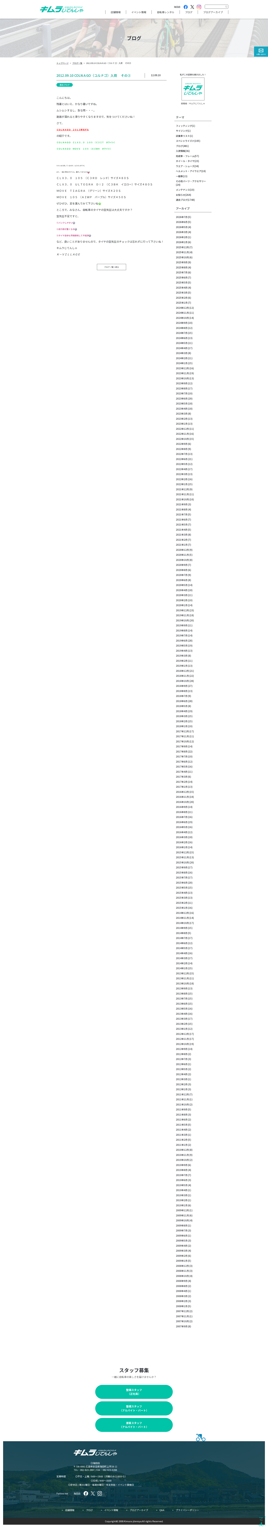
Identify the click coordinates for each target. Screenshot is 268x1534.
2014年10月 (182, 923)
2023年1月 (182, 423)
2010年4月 (182, 1190)
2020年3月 (182, 595)
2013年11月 (182, 978)
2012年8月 (182, 1054)
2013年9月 (182, 988)
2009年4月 (182, 1245)
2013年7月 (182, 998)
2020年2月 (182, 600)
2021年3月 (182, 534)
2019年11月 (182, 615)
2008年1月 (182, 1306)
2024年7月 (182, 333)
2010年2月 (182, 1200)
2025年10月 (182, 257)
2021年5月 (182, 524)
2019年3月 (182, 655)
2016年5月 (182, 827)
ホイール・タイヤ (185, 161)
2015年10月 (182, 862)
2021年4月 (182, 529)
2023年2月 (182, 418)
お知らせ (180, 194)
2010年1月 (182, 1205)
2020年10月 (182, 559)
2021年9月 (182, 504)
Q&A (161, 1510)
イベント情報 (138, 12)
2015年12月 (182, 852)
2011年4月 (182, 1129)
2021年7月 (182, 514)
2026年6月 (182, 222)
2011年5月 (182, 1124)
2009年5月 (182, 1240)
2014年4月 (182, 953)
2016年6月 (182, 822)
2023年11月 (182, 373)
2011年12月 (182, 1094)
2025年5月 (182, 282)
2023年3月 (182, 413)
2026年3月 (182, 232)
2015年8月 (182, 872)
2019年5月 (182, 645)
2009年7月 (182, 1230)
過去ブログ (65, 84)
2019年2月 (182, 660)
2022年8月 (182, 449)
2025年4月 (182, 287)
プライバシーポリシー (187, 1510)
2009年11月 (182, 1215)
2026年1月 (182, 242)
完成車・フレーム (185, 156)
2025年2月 (182, 297)
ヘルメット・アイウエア (188, 171)
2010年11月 (182, 1155)
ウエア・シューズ (185, 166)
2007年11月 (182, 1316)
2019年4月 (182, 650)
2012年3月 (182, 1079)
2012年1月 (182, 1089)
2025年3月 (182, 292)
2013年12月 (182, 973)
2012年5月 (182, 1069)
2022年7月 (182, 454)
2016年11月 (182, 796)
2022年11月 (182, 433)
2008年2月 (182, 1301)
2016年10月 (182, 802)
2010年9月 (182, 1165)
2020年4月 (182, 590)
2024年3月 (182, 353)
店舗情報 (116, 12)
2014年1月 (182, 968)
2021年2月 (182, 539)
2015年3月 (182, 897)
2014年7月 (182, 938)
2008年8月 (182, 1286)
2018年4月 (182, 711)
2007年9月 (182, 1326)
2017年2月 (182, 781)
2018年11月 (182, 675)
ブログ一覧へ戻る (111, 267)
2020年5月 (182, 585)
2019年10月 (182, 620)
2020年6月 (182, 580)
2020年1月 (182, 605)
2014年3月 (182, 958)
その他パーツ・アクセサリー (191, 181)
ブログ (188, 12)
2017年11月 (182, 736)
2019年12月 (182, 610)
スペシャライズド (185, 140)
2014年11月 (182, 917)
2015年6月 (182, 882)
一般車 (179, 176)
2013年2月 (182, 1023)
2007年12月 (182, 1311)
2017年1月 (182, 786)
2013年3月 (182, 1018)
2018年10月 (182, 681)
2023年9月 (182, 383)
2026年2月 (182, 237)
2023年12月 (182, 368)
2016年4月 (182, 832)
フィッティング (184, 125)
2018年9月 (182, 685)
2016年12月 (182, 791)
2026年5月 (182, 227)
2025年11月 (182, 252)
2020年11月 (182, 554)
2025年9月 (182, 262)
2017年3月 (182, 776)
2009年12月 (182, 1210)
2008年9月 (182, 1280)
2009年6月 (182, 1235)
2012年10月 (182, 1044)
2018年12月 (182, 670)
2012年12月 (182, 1033)
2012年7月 (182, 1059)
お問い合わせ (261, 54)
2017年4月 (182, 771)
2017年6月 (182, 761)
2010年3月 (182, 1195)
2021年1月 (182, 544)
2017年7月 (182, 756)
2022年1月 (182, 484)
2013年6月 (182, 1003)
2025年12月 (182, 247)
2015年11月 (182, 857)
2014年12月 (182, 912)
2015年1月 (182, 907)
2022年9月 (182, 443)
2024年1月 (182, 363)
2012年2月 (182, 1084)
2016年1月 (182, 847)
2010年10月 (182, 1159)
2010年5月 (182, 1185)
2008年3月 (182, 1296)
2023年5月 (182, 403)
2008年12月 (182, 1265)
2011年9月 (182, 1109)
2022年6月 (182, 459)
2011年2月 (182, 1139)
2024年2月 (182, 358)
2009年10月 (182, 1220)
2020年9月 (182, 564)
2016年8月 (182, 812)
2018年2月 (182, 721)
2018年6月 (182, 701)
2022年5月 (182, 464)
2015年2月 (182, 902)
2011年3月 (182, 1134)
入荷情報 (180, 151)
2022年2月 (182, 479)
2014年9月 (182, 928)
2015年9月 (182, 867)
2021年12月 (182, 489)
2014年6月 (182, 943)
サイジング (182, 130)
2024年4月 (182, 348)
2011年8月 (182, 1114)
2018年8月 (182, 691)
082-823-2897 (87, 1469)
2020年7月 (182, 575)
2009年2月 (182, 1255)
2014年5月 (182, 948)
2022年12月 (182, 428)
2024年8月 (182, 328)
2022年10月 (182, 438)
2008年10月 (182, 1276)
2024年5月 (182, 343)
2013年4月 (182, 1013)
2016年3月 (182, 837)
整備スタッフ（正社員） (134, 1392)
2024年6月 (182, 338)
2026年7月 (182, 217)
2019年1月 (182, 665)
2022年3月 (182, 474)
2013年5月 (182, 1008)
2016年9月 (182, 807)
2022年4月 (182, 469)
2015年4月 (182, 892)
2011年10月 (182, 1104)
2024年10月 (182, 317)
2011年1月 (182, 1144)
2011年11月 (182, 1099)
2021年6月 (182, 519)
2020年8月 (182, 570)
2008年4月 (182, 1291)
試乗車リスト (183, 135)
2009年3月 (182, 1250)
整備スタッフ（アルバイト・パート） (134, 1408)
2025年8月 (182, 267)
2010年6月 (182, 1180)
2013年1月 (182, 1028)
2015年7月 (182, 877)
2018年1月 (182, 726)
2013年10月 (182, 983)
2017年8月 (182, 751)
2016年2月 (182, 842)
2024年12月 (182, 307)
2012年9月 (182, 1049)
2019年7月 (182, 635)
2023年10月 (182, 378)
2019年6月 (182, 640)
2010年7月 (182, 1175)
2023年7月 (182, 393)
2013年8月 (182, 993)
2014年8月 (182, 933)
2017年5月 (182, 766)
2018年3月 (182, 716)
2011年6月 (182, 1119)
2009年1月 (182, 1260)
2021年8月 (182, 509)
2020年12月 (182, 549)
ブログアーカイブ (213, 12)
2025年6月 (182, 277)
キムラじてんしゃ (197, 103)
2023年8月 (182, 388)
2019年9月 (182, 625)
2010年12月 (182, 1149)
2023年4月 (182, 408)
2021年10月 (182, 499)
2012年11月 (182, 1038)
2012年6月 (182, 1064)
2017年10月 (182, 741)
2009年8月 (182, 1225)
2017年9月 (182, 746)
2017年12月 (182, 731)
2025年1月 (182, 302)
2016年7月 (182, 817)
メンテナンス (183, 189)
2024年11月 (182, 312)
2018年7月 (182, 696)
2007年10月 (182, 1321)
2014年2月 (182, 963)
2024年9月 (182, 322)
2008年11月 (182, 1270)
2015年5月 (182, 887)
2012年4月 (182, 1074)
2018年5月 (182, 706)
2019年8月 (182, 630)
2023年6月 (182, 398)
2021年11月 (182, 494)
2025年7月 (182, 272)
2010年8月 (182, 1170)
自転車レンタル (165, 12)
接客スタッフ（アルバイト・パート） (134, 1425)
